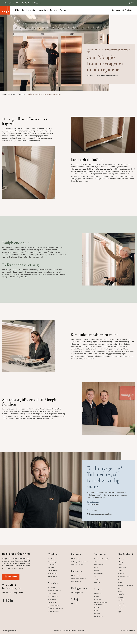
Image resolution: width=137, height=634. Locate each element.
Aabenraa (121, 559)
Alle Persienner (76, 576)
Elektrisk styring (53, 562)
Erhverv (53, 10)
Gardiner (53, 554)
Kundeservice (98, 616)
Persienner (77, 571)
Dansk (133, 3)
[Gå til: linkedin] (11, 600)
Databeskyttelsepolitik (9, 631)
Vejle (119, 612)
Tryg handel (26, 3)
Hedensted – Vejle (124, 576)
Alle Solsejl (74, 604)
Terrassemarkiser (53, 605)
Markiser (53, 583)
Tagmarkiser (52, 602)
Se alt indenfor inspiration (103, 559)
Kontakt (96, 596)
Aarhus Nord (122, 568)
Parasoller (77, 554)
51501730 (94, 511)
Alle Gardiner (52, 559)
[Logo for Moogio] (5, 10)
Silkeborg (121, 603)
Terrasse (97, 579)
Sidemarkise (52, 599)
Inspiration (43, 10)
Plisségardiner (52, 576)
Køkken (96, 570)
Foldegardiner (52, 565)
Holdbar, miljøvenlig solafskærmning (100, 603)
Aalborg (120, 562)
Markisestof (52, 593)
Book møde (116, 10)
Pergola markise (53, 596)
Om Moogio (12, 94)
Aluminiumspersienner (78, 579)
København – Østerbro (125, 585)
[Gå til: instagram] (7, 600)
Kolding (120, 591)
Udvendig (19, 10)
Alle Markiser (52, 587)
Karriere (97, 610)
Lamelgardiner (52, 570)
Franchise (21, 94)
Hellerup (120, 579)
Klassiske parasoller (77, 565)
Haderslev (121, 573)
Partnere (97, 613)
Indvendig (30, 10)
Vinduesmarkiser (53, 611)
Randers (120, 597)
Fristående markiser (54, 590)
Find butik (128, 10)
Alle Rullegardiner (77, 593)
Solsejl (75, 599)
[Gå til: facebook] (3, 600)
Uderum (97, 582)
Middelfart (121, 594)
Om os (63, 10)
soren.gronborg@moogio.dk (101, 514)
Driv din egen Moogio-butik (12, 593)
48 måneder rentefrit (11, 3)
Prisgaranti (37, 3)
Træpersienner (76, 582)
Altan (96, 562)
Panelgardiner (52, 573)
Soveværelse (98, 573)
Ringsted (121, 600)
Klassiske (51, 568)
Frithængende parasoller (79, 562)
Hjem (4, 94)
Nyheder (97, 607)
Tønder (120, 609)
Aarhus (120, 565)
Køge (119, 588)
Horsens (120, 582)
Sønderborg (122, 606)
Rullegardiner (79, 588)
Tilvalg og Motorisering (55, 608)
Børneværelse (99, 565)
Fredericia (121, 570)
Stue (95, 576)
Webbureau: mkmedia (128, 630)
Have (96, 568)
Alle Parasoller (75, 559)
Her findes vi (125, 554)
